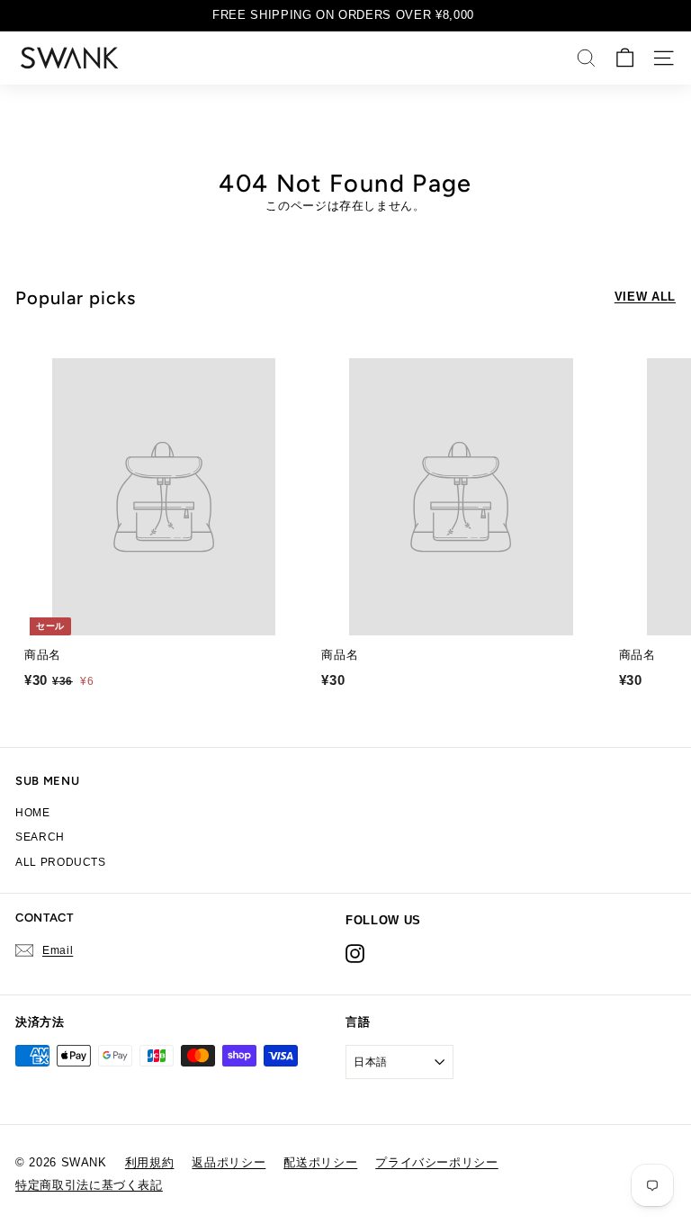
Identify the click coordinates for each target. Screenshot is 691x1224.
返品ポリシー (228, 1162)
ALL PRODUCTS (60, 862)
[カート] (625, 58)
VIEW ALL (645, 296)
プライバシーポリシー (436, 1162)
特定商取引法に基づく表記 (89, 1185)
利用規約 (150, 1162)
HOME (32, 812)
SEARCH (40, 837)
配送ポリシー (320, 1162)
